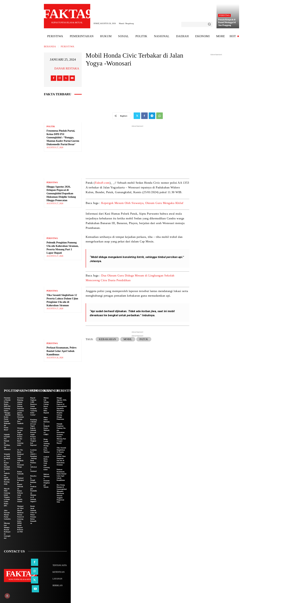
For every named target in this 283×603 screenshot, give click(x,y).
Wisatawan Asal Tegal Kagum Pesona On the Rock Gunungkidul (20, 436)
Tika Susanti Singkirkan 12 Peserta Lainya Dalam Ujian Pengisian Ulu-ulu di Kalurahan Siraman (61, 456)
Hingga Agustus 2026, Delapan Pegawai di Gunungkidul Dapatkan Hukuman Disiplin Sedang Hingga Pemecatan (61, 193)
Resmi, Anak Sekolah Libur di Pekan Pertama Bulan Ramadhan (33, 514)
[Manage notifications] (7, 595)
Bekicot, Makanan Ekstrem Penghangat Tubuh (47, 480)
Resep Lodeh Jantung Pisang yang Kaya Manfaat (46, 445)
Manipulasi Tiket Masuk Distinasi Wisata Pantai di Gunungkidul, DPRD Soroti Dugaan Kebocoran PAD (20, 519)
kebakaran (107, 339)
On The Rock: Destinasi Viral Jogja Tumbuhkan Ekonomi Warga (20, 458)
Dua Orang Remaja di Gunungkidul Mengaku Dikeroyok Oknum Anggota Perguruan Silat (62, 493)
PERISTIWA (224, 15)
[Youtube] (72, 78)
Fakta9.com (102, 182)
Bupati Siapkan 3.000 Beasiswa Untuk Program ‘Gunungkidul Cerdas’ (33, 406)
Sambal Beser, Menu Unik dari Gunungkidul (47, 463)
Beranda (50, 46)
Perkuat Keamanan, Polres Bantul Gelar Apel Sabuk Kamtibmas (61, 351)
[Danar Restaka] (50, 68)
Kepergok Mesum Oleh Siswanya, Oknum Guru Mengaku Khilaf (142, 203)
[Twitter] (66, 78)
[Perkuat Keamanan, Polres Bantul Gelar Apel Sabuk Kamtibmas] (63, 328)
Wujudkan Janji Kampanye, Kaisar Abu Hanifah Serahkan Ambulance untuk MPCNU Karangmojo (7, 469)
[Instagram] (59, 78)
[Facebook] (53, 78)
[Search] (209, 24)
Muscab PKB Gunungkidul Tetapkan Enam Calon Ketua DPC (7, 497)
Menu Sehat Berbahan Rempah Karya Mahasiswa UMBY (47, 426)
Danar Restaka (66, 68)
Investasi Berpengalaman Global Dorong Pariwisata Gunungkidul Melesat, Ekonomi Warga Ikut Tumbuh (20, 410)
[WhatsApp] (159, 115)
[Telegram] (152, 115)
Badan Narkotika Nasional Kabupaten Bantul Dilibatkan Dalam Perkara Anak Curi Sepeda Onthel (20, 486)
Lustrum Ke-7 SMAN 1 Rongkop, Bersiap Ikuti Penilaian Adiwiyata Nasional (33, 460)
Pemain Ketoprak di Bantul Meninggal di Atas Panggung (227, 22)
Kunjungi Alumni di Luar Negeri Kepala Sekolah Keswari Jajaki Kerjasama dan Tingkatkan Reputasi (33, 432)
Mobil (127, 339)
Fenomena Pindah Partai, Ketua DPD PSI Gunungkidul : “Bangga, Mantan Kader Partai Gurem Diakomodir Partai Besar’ (63, 137)
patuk (144, 339)
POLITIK (51, 127)
